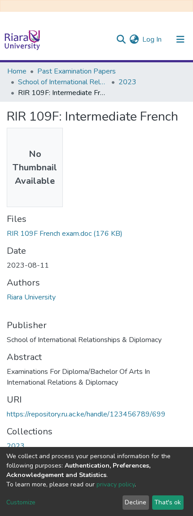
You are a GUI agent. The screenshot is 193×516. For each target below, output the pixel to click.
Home (16, 71)
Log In (152, 39)
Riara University (31, 297)
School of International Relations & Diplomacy (63, 82)
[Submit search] (121, 39)
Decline (135, 502)
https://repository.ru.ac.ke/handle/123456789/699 (86, 414)
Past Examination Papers (76, 71)
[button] (134, 39)
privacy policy (115, 484)
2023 (127, 82)
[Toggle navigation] (180, 39)
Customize (20, 502)
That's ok (167, 502)
